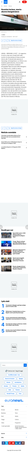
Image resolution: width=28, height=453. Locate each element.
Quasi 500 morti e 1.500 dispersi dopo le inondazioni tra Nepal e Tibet (11, 142)
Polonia (18, 390)
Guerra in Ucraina (9, 378)
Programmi (17, 422)
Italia (9, 390)
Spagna (21, 378)
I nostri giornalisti (5, 426)
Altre (2, 437)
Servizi (3, 433)
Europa (3, 409)
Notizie (5, 6)
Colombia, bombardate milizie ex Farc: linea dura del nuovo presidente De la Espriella (11, 137)
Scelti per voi (7, 230)
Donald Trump (10, 393)
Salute (22, 386)
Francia (14, 386)
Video (2, 422)
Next (2, 416)
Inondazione (18, 382)
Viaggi (2, 419)
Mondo (10, 6)
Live (24, 1)
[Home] (1, 6)
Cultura (17, 419)
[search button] (25, 365)
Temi (2, 406)
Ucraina (6, 386)
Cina (20, 393)
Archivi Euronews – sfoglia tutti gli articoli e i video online (21, 427)
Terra (16, 413)
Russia (8, 382)
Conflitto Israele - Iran (14, 375)
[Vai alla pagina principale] (5, 2)
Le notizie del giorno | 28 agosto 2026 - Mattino (11, 147)
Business (3, 413)
